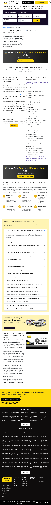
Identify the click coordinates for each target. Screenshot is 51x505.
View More (25, 424)
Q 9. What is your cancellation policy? (15, 266)
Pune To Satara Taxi (15, 440)
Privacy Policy (25, 483)
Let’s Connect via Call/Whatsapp (11, 399)
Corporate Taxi (41, 2)
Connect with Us (9, 328)
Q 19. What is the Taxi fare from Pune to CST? (17, 301)
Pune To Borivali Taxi (15, 466)
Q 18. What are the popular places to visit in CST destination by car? (23, 298)
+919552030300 (28, 2)
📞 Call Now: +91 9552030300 (25, 61)
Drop (19, 15)
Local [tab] (19, 12)
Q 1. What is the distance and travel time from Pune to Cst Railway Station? (24, 230)
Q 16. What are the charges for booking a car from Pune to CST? (22, 291)
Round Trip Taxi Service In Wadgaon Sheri (44, 418)
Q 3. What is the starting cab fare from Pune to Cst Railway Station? (23, 245)
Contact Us (16, 481)
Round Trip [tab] (13, 12)
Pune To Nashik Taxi (6, 453)
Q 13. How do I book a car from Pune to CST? (17, 280)
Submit (36, 20)
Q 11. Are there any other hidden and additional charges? (20, 273)
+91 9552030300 (9, 402)
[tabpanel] (25, 17)
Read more (13, 125)
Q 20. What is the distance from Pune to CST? (17, 305)
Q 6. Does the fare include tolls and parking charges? (19, 256)
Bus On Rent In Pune (15, 420)
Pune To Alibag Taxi (44, 445)
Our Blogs (16, 485)
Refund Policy (25, 485)
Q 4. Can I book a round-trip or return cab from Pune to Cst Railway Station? (25, 249)
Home (5, 2)
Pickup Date (35, 15)
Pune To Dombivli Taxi (44, 462)
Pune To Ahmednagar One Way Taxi (15, 455)
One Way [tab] (7, 12)
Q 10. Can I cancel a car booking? (14, 270)
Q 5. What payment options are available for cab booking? (20, 252)
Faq (15, 483)
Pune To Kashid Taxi (34, 453)
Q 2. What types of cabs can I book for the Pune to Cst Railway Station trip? (25, 242)
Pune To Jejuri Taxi (15, 449)
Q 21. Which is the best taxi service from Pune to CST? (19, 308)
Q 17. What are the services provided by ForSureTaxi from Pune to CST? (23, 294)
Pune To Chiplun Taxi (6, 458)
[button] (3, 2)
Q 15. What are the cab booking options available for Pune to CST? (22, 287)
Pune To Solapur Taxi (25, 440)
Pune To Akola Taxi (25, 453)
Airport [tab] (24, 12)
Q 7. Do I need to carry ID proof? (14, 259)
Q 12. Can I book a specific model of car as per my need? (20, 277)
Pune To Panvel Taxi (34, 458)
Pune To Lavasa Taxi (25, 445)
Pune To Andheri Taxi (15, 458)
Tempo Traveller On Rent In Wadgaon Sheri (25, 418)
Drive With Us (33, 481)
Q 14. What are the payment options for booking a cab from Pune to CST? (24, 284)
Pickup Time (6, 19)
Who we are (16, 479)
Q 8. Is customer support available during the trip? (18, 263)
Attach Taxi (33, 483)
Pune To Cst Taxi (24, 462)
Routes (8, 27)
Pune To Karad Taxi (44, 453)
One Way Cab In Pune (6, 416)
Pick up (5, 15)
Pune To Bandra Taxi (6, 466)
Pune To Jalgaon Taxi (16, 445)
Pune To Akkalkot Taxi (25, 449)
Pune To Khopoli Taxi (25, 436)
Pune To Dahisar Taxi (15, 462)
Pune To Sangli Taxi (44, 449)
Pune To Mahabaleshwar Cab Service (6, 442)
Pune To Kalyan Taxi (6, 462)
